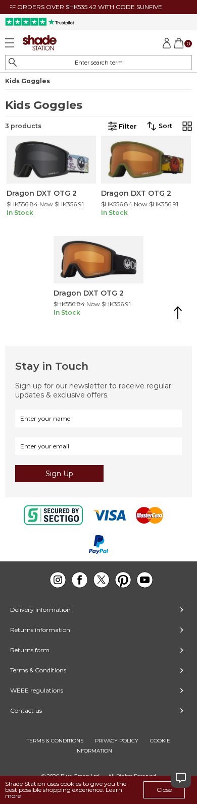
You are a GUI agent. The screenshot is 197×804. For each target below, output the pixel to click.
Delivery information (40, 609)
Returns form (30, 650)
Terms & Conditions (38, 670)
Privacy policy (116, 740)
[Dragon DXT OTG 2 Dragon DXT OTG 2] (51, 160)
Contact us (26, 710)
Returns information (40, 630)
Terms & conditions (55, 740)
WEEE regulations (36, 690)
